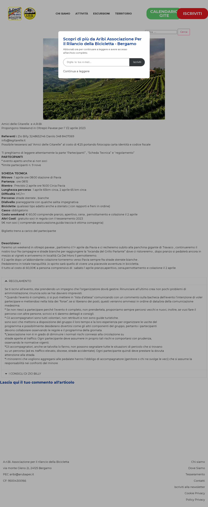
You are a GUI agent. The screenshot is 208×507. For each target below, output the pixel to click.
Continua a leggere (76, 71)
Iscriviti (137, 62)
